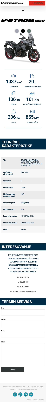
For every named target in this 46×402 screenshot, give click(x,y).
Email (2, 330)
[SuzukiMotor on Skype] (26, 394)
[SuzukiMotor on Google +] (20, 394)
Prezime (3, 319)
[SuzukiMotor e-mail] (31, 394)
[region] (23, 44)
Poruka (3, 342)
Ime (2, 308)
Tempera (35, 399)
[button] (17, 31)
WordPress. (41, 399)
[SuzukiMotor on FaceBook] (15, 394)
